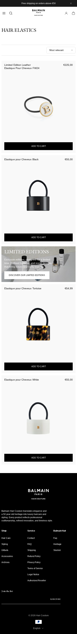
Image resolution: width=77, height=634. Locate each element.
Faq (55, 538)
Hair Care (6, 538)
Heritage (57, 544)
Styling (4, 544)
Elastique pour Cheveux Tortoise (22, 288)
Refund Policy (33, 556)
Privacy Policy (33, 562)
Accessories (7, 556)
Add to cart (38, 146)
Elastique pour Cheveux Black (21, 159)
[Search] (11, 13)
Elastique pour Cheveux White (21, 379)
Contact (31, 538)
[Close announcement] (71, 3)
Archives (5, 562)
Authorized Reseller (36, 580)
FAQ (29, 544)
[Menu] (3, 13)
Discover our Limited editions (27, 275)
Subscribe (55, 599)
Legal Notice (33, 574)
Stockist (57, 550)
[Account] (66, 13)
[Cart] (73, 13)
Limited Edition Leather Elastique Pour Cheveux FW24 (21, 66)
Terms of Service (35, 568)
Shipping (31, 550)
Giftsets (4, 550)
